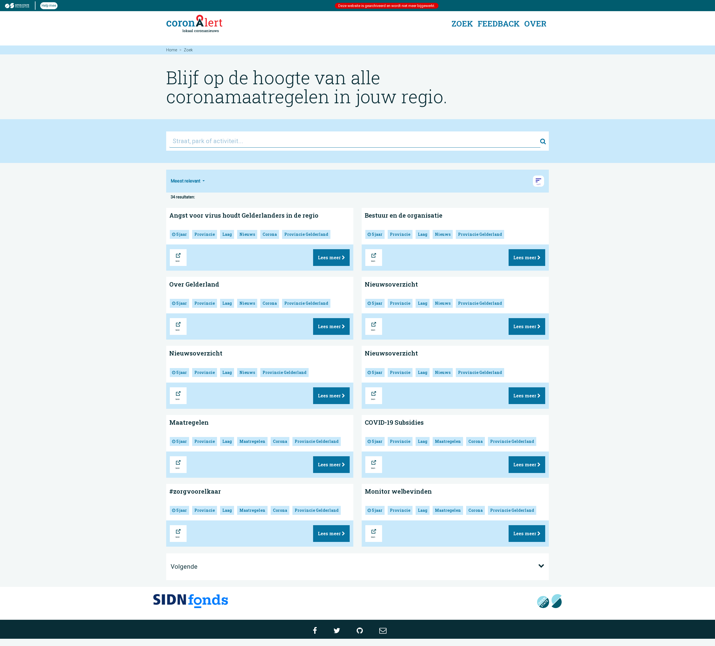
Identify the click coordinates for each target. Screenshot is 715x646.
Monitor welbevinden (398, 491)
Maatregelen (189, 422)
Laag (227, 234)
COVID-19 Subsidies (394, 422)
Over (535, 23)
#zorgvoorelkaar (195, 491)
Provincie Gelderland (306, 234)
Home (171, 50)
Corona (270, 234)
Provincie (204, 234)
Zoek (462, 23)
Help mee (49, 6)
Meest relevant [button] (186, 181)
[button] (538, 181)
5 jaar (181, 234)
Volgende (184, 566)
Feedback (499, 23)
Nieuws (247, 234)
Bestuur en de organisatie (403, 215)
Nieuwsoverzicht (391, 284)
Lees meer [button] (330, 257)
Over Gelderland (194, 284)
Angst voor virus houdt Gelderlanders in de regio (243, 215)
